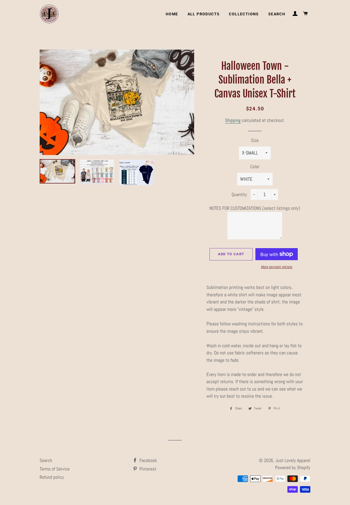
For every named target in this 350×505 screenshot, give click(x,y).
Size (255, 140)
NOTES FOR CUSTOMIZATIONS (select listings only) (254, 208)
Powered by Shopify (292, 467)
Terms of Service (55, 469)
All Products (204, 14)
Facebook (147, 460)
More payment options (276, 266)
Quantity (239, 194)
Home (172, 14)
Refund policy (52, 477)
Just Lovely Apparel (292, 460)
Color (254, 166)
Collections (244, 14)
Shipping (233, 120)
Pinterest (147, 469)
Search (276, 14)
